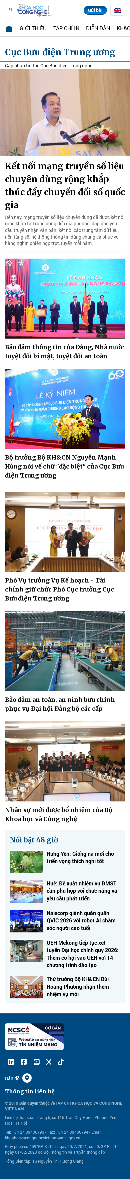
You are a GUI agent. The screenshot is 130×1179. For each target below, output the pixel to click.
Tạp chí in (66, 28)
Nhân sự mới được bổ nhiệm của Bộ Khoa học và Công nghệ (58, 814)
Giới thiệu (33, 28)
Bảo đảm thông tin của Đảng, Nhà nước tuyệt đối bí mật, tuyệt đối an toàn (64, 351)
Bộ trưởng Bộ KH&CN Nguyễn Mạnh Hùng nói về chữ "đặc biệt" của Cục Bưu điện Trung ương (64, 466)
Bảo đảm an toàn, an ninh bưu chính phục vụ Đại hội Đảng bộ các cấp (60, 704)
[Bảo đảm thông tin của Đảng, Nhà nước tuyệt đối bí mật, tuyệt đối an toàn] (65, 299)
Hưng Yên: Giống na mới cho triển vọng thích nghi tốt (80, 857)
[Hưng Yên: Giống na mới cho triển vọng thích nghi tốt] (26, 862)
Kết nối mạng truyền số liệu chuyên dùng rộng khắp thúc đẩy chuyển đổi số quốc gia (65, 186)
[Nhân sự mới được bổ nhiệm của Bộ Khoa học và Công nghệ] (65, 761)
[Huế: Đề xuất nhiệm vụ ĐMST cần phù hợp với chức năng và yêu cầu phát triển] (26, 891)
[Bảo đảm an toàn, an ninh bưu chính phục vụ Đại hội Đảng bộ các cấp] (65, 651)
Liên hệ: (12, 1117)
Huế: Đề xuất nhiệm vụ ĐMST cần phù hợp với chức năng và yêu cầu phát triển (82, 891)
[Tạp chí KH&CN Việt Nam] (34, 9)
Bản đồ (12, 1078)
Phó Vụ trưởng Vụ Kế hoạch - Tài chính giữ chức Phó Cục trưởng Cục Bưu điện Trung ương (59, 589)
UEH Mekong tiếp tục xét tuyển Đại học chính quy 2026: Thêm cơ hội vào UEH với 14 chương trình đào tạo (83, 953)
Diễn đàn (98, 28)
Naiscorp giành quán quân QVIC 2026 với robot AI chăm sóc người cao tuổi (81, 920)
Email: (96, 1132)
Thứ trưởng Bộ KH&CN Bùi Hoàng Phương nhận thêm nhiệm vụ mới (78, 986)
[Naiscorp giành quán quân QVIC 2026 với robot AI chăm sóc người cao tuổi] (26, 921)
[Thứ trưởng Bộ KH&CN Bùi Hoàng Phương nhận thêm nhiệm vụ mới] (26, 987)
